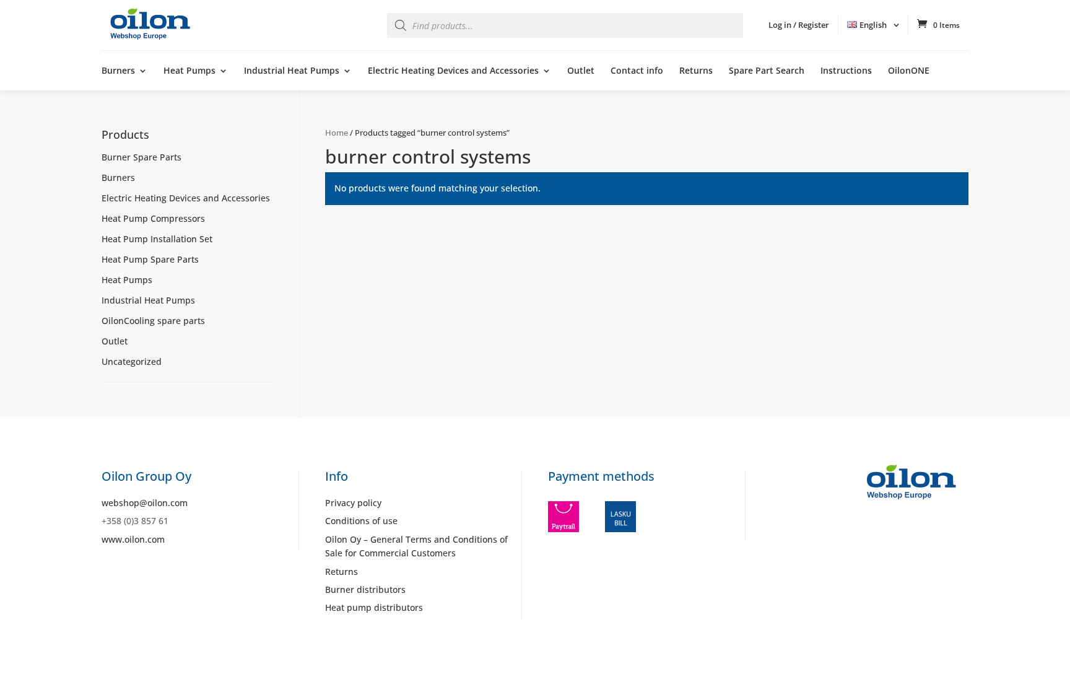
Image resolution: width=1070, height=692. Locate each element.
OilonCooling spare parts (153, 320)
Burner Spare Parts (141, 157)
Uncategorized (132, 361)
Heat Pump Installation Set (157, 239)
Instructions (846, 71)
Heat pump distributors (374, 607)
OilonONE (908, 71)
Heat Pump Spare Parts (150, 259)
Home (336, 132)
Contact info (637, 71)
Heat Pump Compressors (153, 218)
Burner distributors (365, 589)
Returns (696, 71)
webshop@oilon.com (145, 503)
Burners (118, 71)
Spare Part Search (766, 71)
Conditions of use (361, 521)
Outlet (580, 71)
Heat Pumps (189, 71)
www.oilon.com (133, 539)
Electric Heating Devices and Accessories (453, 71)
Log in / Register (798, 24)
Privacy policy (353, 503)
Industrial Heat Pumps (291, 71)
